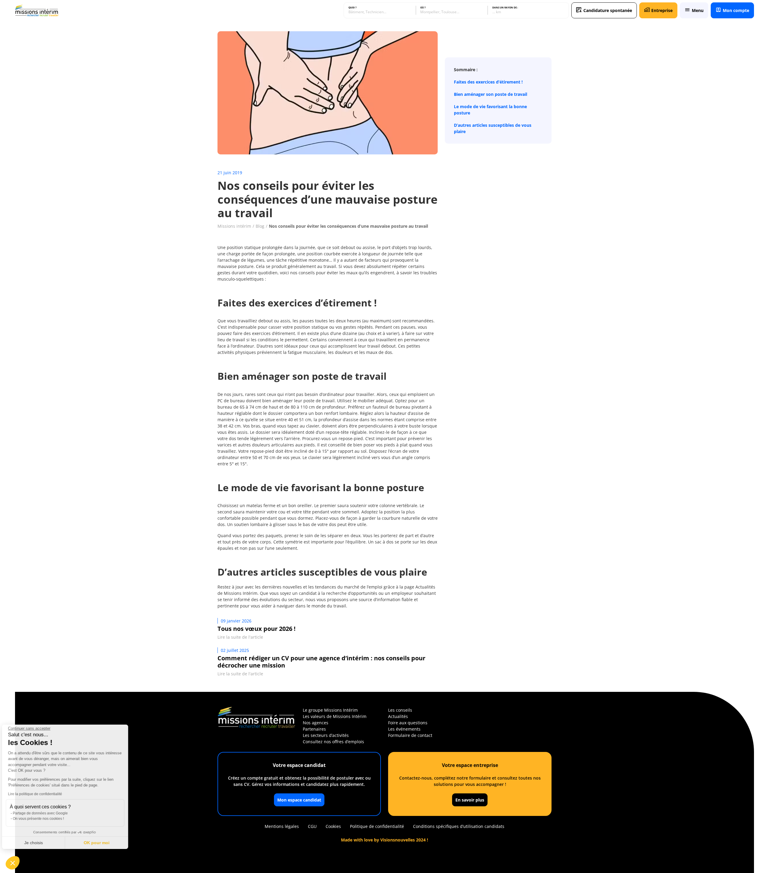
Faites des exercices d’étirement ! (488, 82)
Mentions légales (282, 826)
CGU (312, 826)
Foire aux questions (407, 722)
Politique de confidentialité (377, 826)
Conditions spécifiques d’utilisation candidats (458, 826)
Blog (260, 226)
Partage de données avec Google (44, 813)
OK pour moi (101, 842)
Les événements (404, 729)
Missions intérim (234, 226)
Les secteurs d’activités (326, 735)
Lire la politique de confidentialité (39, 794)
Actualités (398, 716)
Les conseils (400, 710)
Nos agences (315, 722)
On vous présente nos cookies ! (42, 819)
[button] (12, 863)
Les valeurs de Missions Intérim (334, 716)
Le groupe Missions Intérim (330, 710)
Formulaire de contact (410, 735)
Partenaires (314, 729)
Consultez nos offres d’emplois (333, 741)
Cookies (333, 826)
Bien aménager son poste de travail (490, 94)
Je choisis (37, 842)
